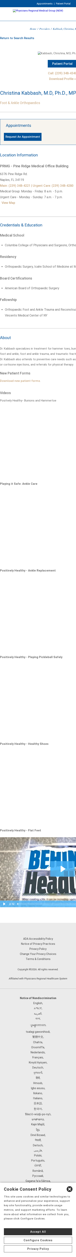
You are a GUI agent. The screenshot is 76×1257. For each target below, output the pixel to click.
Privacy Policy (38, 948)
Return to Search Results (17, 38)
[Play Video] (4, 904)
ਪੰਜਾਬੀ (37, 1165)
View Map (8, 203)
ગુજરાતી (37, 1072)
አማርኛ (38, 1008)
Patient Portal (63, 3)
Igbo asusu (38, 1088)
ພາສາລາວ (38, 1119)
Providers (44, 29)
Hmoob (37, 1083)
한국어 (38, 1108)
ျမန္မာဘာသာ (38, 1024)
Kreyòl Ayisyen (38, 1062)
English (37, 1003)
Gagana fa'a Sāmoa (38, 1180)
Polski (38, 1155)
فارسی (38, 1150)
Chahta (37, 1042)
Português (37, 1160)
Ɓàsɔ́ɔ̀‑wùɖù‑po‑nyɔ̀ (38, 1114)
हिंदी (38, 1077)
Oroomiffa (37, 1047)
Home (33, 29)
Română (38, 1170)
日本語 (38, 1103)
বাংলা (37, 1018)
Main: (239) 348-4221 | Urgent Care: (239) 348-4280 (36, 186)
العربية (38, 1013)
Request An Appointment (22, 136)
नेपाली (38, 1140)
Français (37, 1057)
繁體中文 (37, 1036)
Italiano (37, 1098)
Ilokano (37, 1093)
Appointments (45, 3)
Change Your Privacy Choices (38, 953)
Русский (37, 1175)
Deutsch (37, 1067)
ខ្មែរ (37, 1129)
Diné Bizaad (38, 1135)
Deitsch (38, 1145)
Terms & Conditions (38, 959)
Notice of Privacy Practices (38, 943)
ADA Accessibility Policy (38, 938)
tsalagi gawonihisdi (38, 1031)
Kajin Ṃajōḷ (37, 1124)
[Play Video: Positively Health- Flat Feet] (62, 869)
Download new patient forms (20, 381)
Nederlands (38, 1052)
